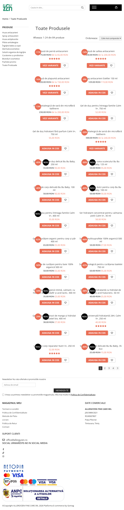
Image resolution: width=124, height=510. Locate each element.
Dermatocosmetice (10, 48)
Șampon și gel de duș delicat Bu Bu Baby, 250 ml (54, 163)
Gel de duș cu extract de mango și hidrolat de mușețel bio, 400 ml (54, 317)
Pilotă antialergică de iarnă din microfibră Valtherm (101, 133)
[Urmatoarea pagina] (117, 368)
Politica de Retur (9, 423)
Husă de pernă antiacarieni (54, 51)
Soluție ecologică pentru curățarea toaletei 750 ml (100, 266)
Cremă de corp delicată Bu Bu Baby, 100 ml (54, 188)
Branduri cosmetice (11, 58)
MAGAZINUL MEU (11, 402)
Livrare (5, 419)
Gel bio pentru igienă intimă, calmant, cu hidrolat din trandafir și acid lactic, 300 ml (54, 291)
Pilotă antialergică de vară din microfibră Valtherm (54, 107)
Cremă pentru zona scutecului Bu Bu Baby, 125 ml (100, 163)
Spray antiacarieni (10, 35)
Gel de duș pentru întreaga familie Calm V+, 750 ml (100, 107)
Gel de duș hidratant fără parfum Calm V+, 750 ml (54, 133)
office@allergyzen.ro (16, 439)
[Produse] (94, 8)
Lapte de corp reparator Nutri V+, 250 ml (54, 345)
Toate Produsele (19, 18)
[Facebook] (3, 449)
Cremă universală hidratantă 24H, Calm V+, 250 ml (101, 317)
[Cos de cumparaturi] (116, 7)
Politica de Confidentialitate (83, 394)
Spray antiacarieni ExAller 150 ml (100, 78)
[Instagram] (3, 456)
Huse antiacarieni (10, 32)
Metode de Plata (9, 416)
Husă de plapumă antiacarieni (54, 78)
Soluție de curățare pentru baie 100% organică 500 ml (54, 266)
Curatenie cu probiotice (12, 55)
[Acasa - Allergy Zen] (13, 7)
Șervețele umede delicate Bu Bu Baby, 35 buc (101, 347)
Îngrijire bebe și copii (11, 45)
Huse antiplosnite (10, 39)
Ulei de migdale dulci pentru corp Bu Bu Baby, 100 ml (100, 188)
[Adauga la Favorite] (64, 65)
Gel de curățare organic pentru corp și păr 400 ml (54, 240)
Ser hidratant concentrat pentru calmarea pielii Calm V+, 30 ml (101, 214)
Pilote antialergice (10, 42)
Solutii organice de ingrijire (14, 52)
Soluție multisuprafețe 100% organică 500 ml (101, 240)
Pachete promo (9, 61)
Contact (5, 426)
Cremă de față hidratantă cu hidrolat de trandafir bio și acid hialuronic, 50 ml (100, 291)
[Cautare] (82, 7)
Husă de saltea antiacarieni (101, 51)
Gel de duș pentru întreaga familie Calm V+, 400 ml (54, 214)
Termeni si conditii (10, 409)
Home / (6, 18)
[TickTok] (3, 452)
